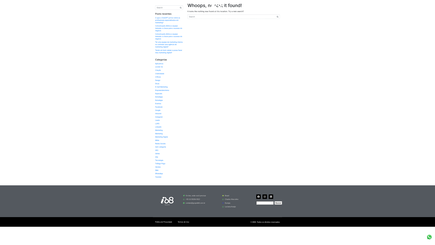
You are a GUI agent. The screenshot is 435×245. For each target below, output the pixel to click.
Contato (260, 19)
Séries (157, 153)
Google (157, 110)
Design (157, 80)
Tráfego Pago (160, 163)
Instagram (159, 117)
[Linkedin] (271, 196)
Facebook (159, 107)
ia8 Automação (206, 19)
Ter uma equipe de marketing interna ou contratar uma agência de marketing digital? (169, 44)
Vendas (158, 167)
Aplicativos (159, 64)
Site (156, 157)
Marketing (159, 130)
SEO (156, 150)
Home (173, 19)
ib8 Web (226, 19)
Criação (158, 70)
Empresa (186, 19)
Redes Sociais (160, 144)
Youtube (158, 177)
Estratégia (159, 97)
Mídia (157, 140)
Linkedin (158, 127)
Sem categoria (160, 147)
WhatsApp (159, 173)
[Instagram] (264, 196)
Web (156, 170)
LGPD (157, 124)
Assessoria (243, 19)
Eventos (158, 103)
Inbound (158, 113)
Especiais (158, 93)
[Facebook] (258, 196)
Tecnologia (159, 160)
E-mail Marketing (161, 87)
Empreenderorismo (162, 90)
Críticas (158, 77)
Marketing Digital (161, 137)
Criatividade (159, 74)
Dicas (157, 84)
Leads (157, 120)
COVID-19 (159, 67)
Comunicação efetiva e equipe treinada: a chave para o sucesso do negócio (168, 28)
